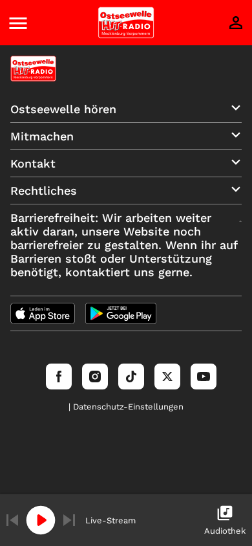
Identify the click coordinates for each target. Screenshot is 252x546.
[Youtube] (203, 376)
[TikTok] (131, 376)
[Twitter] (167, 376)
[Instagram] (95, 376)
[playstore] (120, 313)
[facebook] (59, 376)
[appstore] (42, 313)
